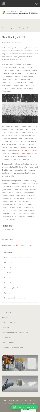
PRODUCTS (19, 400)
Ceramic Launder (10, 283)
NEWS (34, 400)
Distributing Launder (11, 288)
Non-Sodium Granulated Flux (15, 298)
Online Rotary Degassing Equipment (17, 258)
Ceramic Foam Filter (11, 268)
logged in (15, 245)
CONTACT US (27, 400)
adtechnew (7, 42)
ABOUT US (11, 400)
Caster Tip (8, 278)
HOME (5, 400)
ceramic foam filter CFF (25, 150)
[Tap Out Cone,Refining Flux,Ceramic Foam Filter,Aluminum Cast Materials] (20, 14)
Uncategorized (17, 42)
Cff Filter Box (9, 263)
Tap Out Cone (9, 273)
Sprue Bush (8, 293)
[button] (24, 407)
